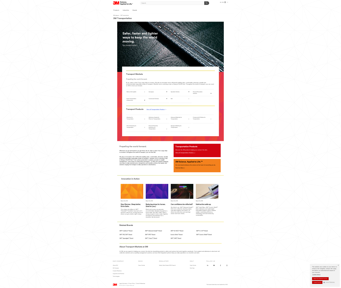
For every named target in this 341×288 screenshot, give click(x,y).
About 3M (115, 265)
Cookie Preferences (140, 283)
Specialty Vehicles (175, 91)
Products (116, 10)
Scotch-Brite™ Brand (176, 234)
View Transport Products (129, 45)
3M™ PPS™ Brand (150, 234)
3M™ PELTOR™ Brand (125, 234)
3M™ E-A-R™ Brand (202, 231)
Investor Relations (117, 270)
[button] (329, 282)
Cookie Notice (316, 274)
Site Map (192, 268)
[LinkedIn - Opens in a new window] (207, 265)
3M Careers (116, 268)
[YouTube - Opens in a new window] (214, 265)
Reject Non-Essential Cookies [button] (320, 278)
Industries (126, 10)
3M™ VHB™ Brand (176, 238)
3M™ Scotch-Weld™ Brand (204, 234)
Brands (135, 10)
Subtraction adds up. (203, 204)
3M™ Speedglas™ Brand (126, 238)
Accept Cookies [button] (317, 282)
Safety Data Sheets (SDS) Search (167, 265)
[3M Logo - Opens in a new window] (123, 3)
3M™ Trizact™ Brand (151, 238)
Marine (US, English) (131, 91)
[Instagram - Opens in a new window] (227, 265)
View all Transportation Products (155, 109)
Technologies (116, 276)
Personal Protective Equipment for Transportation (153, 127)
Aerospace (151, 91)
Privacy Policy (131, 283)
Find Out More (180, 168)
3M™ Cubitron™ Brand (125, 231)
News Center (141, 265)
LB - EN (222, 2)
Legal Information (123, 283)
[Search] (206, 3)
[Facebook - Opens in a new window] (220, 265)
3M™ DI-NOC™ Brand (177, 231)
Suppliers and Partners (118, 273)
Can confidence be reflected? (182, 204)
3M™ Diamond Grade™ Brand (153, 231)
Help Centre (193, 265)
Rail (172, 98)
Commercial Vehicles (154, 98)
